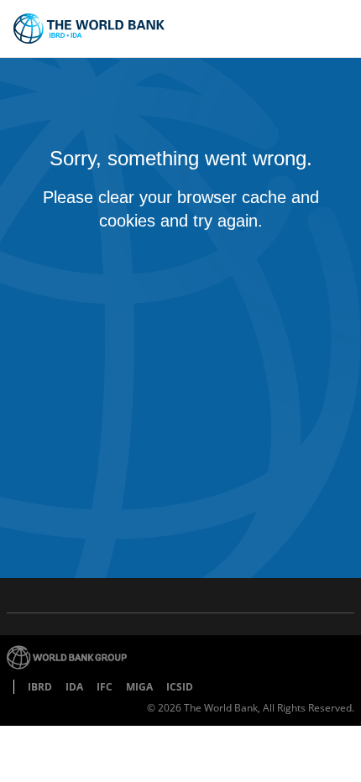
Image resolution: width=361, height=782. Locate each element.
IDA (74, 687)
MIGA (139, 687)
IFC (104, 687)
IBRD (40, 687)
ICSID (179, 687)
